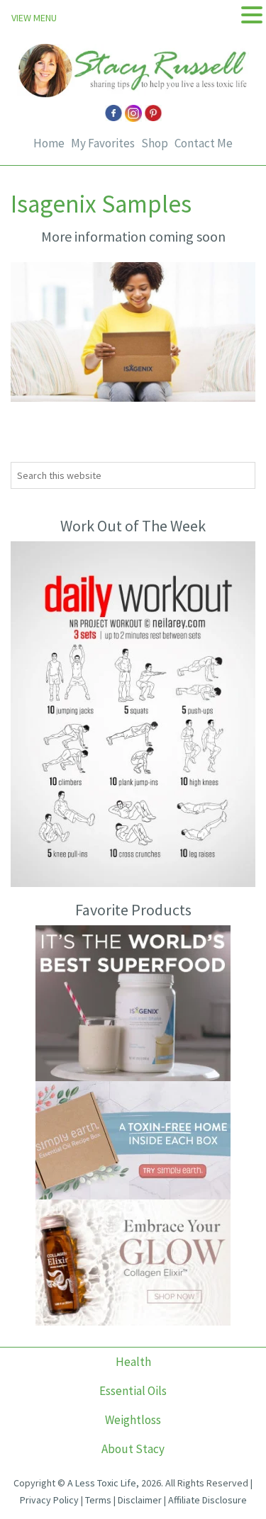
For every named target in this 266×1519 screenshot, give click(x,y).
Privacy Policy (49, 1499)
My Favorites (103, 143)
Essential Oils (133, 1391)
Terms (98, 1499)
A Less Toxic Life (101, 1482)
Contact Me (203, 143)
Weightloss (133, 1420)
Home (49, 143)
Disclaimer (140, 1499)
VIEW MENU (34, 17)
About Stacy (133, 1449)
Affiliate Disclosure (207, 1499)
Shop (154, 143)
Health (133, 1362)
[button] (251, 15)
